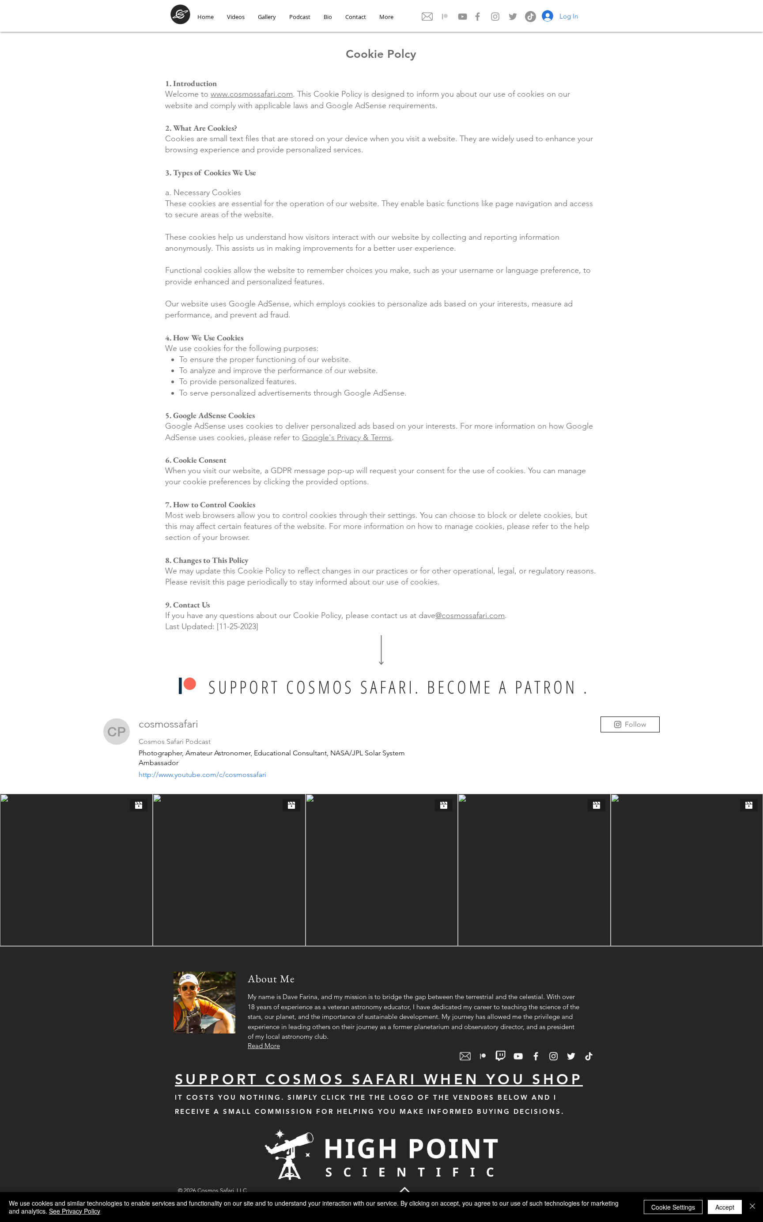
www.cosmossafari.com (252, 94)
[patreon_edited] (187, 685)
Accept (724, 1207)
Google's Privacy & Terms (347, 437)
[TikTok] (530, 16)
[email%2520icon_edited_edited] (427, 16)
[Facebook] (535, 1056)
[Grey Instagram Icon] (495, 16)
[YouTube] (462, 16)
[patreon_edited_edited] (444, 16)
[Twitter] (571, 1056)
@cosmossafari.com (470, 615)
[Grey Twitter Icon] (512, 16)
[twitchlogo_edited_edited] (500, 1056)
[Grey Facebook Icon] (477, 16)
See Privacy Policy (74, 1211)
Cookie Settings (673, 1207)
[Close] (752, 1207)
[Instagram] (553, 1056)
